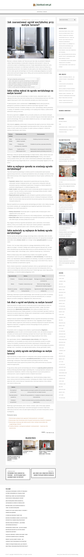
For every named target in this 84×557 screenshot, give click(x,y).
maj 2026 (61, 284)
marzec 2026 (62, 289)
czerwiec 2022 (62, 317)
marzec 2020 (62, 392)
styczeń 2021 (62, 364)
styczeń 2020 (62, 397)
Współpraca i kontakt (42, 11)
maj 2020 (61, 386)
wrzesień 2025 (62, 292)
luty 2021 (61, 361)
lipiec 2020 (61, 381)
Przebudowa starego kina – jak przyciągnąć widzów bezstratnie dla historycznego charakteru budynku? (16, 529)
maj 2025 (61, 295)
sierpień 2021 (62, 345)
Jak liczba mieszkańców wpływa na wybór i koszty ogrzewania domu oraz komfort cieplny (67, 56)
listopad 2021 (62, 336)
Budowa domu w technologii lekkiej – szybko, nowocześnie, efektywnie (45, 452)
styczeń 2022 (62, 331)
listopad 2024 (62, 297)
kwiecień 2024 (62, 300)
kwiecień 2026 (62, 286)
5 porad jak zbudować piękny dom (14, 515)
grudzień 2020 (62, 367)
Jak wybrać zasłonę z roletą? (28, 452)
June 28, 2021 (42, 455)
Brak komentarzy (35, 19)
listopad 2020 (62, 370)
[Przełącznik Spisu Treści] (37, 79)
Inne (60, 124)
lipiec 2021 (61, 347)
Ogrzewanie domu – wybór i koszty (67, 127)
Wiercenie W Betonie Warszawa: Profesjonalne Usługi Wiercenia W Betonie (67, 180)
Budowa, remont (44, 19)
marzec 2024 (62, 303)
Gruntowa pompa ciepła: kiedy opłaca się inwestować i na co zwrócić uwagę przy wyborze (66, 33)
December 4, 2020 (11, 461)
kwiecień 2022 (62, 322)
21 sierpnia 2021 (16, 19)
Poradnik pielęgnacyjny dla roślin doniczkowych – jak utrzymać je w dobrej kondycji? (13, 458)
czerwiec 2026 (62, 281)
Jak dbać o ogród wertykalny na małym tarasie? (20, 85)
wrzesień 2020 (62, 375)
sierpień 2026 (62, 275)
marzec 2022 (62, 325)
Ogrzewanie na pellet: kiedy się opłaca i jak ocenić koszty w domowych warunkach (66, 39)
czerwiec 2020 (62, 383)
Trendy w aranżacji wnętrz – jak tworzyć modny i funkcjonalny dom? (66, 79)
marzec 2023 (62, 311)
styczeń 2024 (62, 306)
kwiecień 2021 (62, 356)
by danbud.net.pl (26, 19)
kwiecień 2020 (62, 389)
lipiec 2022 (61, 314)
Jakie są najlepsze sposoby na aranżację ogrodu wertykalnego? (23, 82)
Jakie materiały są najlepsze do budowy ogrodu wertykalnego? (23, 84)
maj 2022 (61, 320)
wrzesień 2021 (62, 342)
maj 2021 (61, 353)
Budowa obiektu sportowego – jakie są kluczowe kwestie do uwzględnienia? (67, 228)
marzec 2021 (62, 358)
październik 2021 (63, 339)
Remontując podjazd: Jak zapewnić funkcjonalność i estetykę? (26, 418)
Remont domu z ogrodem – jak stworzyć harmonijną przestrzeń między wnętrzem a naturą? (67, 95)
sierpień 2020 (62, 378)
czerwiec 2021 (62, 350)
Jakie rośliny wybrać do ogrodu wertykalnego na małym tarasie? (24, 81)
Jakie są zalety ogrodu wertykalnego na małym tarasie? (22, 87)
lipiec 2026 (61, 278)
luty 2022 (61, 328)
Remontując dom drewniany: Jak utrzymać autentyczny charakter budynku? (30, 420)
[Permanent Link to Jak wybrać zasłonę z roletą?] (30, 449)
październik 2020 (63, 372)
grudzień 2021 (62, 334)
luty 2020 (61, 395)
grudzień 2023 (62, 309)
